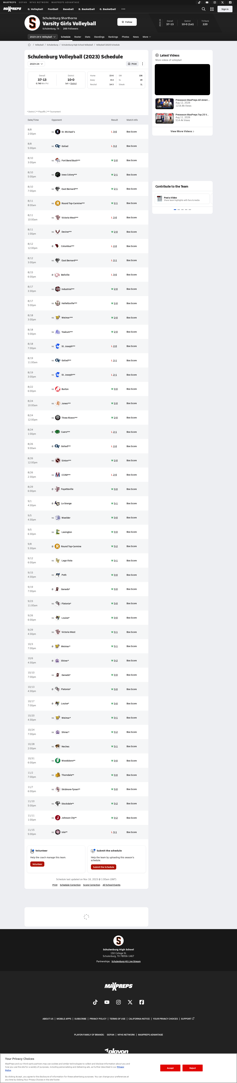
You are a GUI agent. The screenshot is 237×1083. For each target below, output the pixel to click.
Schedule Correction (70, 884)
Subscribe (80, 1018)
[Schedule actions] (142, 63)
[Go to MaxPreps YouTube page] (106, 1002)
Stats (87, 36)
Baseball (68, 9)
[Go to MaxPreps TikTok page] (95, 1002)
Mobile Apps (64, 1018)
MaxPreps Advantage (65, 2)
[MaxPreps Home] (12, 9)
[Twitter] (222, 2)
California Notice (139, 1018)
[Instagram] (214, 2)
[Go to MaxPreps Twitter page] (130, 1002)
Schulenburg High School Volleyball (77, 44)
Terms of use (117, 1018)
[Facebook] (230, 2)
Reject (192, 1067)
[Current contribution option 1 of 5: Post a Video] (175, 209)
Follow (128, 22)
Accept (170, 1067)
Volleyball (39, 44)
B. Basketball (87, 9)
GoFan (23, 2)
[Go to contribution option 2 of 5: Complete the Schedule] (179, 209)
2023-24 (34, 63)
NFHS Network (39, 2)
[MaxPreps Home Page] (29, 44)
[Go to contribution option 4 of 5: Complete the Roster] (186, 209)
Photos (125, 36)
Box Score (132, 131)
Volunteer (37, 864)
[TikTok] (199, 2)
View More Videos (181, 131)
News (136, 36)
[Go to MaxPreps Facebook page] (141, 1002)
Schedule (65, 36)
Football (53, 9)
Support (186, 1018)
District (73, 83)
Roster (77, 36)
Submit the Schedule (103, 867)
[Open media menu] (212, 9)
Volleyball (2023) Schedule (108, 44)
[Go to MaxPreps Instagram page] (118, 1002)
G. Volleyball (35, 9)
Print (134, 63)
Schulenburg (52, 44)
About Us (48, 1018)
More (145, 36)
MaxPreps (9, 2)
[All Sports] (123, 9)
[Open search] (203, 9)
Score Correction (91, 884)
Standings (99, 36)
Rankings (113, 36)
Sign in (225, 9)
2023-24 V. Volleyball (41, 36)
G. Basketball (108, 9)
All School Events (111, 884)
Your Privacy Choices (165, 1018)
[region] (118, 1068)
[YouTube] (207, 2)
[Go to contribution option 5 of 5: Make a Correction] (190, 209)
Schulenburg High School (118, 949)
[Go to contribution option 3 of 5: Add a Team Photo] (182, 209)
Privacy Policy (98, 1018)
